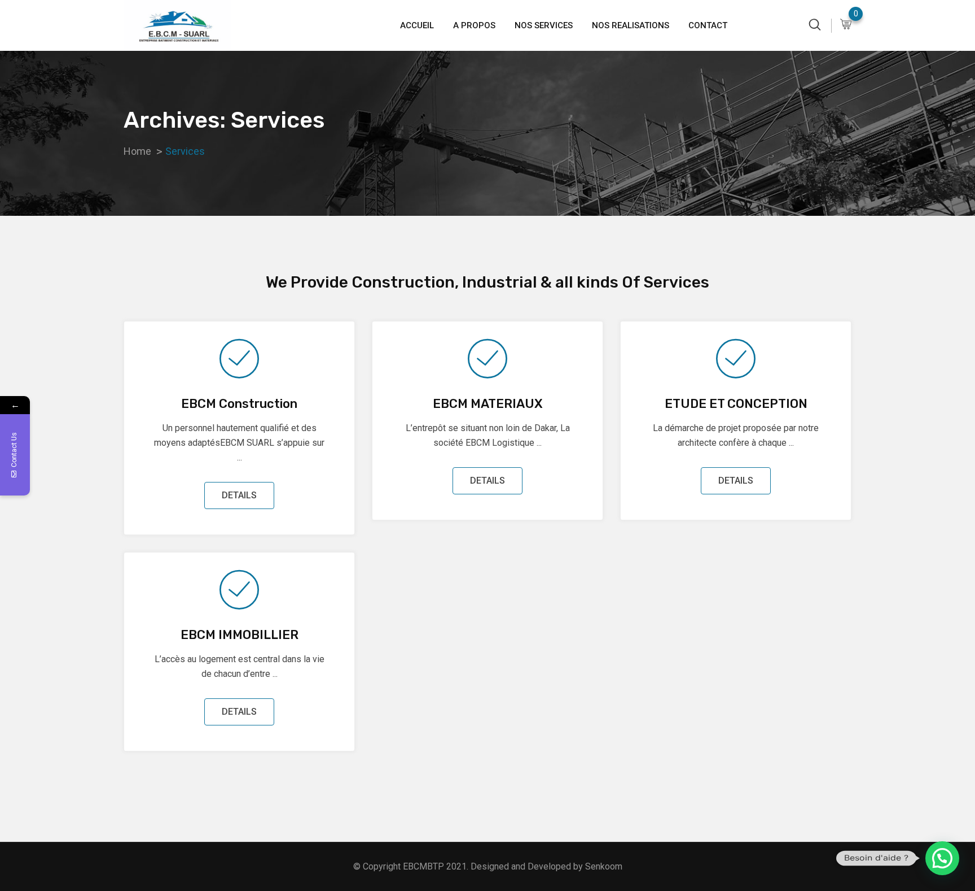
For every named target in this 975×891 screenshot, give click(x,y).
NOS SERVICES (544, 25)
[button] (942, 858)
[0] (845, 25)
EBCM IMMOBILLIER (239, 634)
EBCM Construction (239, 403)
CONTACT (707, 25)
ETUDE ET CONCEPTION (736, 403)
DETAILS (239, 495)
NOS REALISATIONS (630, 25)
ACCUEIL (417, 25)
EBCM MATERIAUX (488, 403)
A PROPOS (474, 25)
